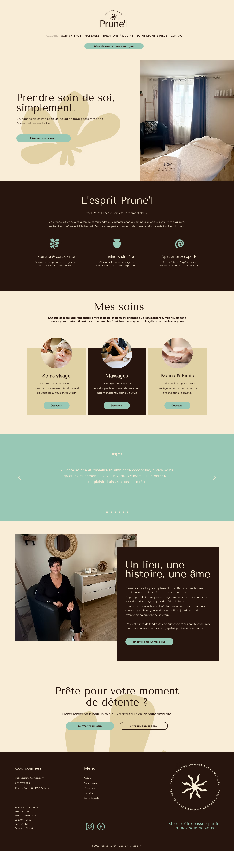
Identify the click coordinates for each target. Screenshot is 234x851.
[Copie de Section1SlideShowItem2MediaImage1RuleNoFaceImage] (119, 512)
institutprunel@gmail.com (29, 777)
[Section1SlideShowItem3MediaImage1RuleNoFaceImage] (123, 512)
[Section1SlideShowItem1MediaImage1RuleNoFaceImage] (106, 512)
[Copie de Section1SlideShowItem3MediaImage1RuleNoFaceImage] (127, 512)
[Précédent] (19, 478)
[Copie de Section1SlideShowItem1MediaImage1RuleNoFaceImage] (111, 512)
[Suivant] (214, 478)
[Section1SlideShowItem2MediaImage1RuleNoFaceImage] (115, 512)
